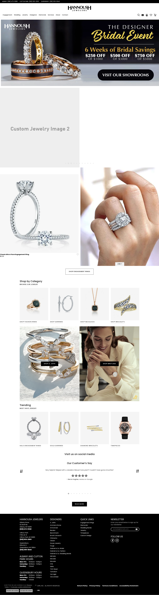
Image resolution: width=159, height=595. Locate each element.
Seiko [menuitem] (52, 566)
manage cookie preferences (21, 587)
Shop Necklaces (87, 322)
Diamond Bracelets (89, 446)
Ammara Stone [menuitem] (55, 525)
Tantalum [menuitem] (53, 572)
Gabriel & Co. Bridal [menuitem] (57, 548)
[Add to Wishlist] (77, 254)
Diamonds (42, 15)
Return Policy (82, 586)
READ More (79, 504)
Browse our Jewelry (29, 284)
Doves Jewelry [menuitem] (55, 543)
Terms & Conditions (110, 586)
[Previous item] (4, 53)
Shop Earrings (56, 322)
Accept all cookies (26, 591)
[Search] (138, 15)
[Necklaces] (94, 304)
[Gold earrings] (64, 428)
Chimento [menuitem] (53, 538)
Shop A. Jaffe (49, 364)
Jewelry (25, 15)
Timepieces (115, 446)
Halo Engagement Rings (30, 446)
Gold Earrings (56, 446)
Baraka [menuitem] (52, 530)
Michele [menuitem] (53, 556)
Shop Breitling (109, 364)
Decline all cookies (12, 591)
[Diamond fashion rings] (34, 304)
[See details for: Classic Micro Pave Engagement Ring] (39, 213)
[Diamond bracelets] (94, 428)
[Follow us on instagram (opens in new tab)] (117, 540)
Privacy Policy (94, 586)
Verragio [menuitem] (53, 574)
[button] (76, 81)
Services (51, 15)
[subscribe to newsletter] (136, 529)
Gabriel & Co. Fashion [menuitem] (57, 551)
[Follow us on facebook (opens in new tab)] (112, 540)
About (58, 15)
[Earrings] (64, 304)
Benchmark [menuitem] (54, 533)
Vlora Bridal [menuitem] (54, 577)
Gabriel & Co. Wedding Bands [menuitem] (60, 554)
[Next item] (155, 53)
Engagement (7, 15)
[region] (79, 53)
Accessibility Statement (128, 586)
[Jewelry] (34, 428)
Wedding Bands (86, 528)
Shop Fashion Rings (28, 322)
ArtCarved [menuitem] (54, 528)
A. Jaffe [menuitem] (52, 523)
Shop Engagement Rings (79, 271)
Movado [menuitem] (53, 559)
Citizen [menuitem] (52, 541)
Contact (65, 15)
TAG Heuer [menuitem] (54, 569)
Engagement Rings (87, 523)
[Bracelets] (125, 304)
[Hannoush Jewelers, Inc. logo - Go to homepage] (79, 7)
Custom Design (85, 535)
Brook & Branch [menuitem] (55, 535)
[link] (9, 1)
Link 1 (120, 264)
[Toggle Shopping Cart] (155, 15)
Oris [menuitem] (51, 564)
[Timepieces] (125, 428)
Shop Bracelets (118, 322)
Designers (33, 15)
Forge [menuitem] (52, 546)
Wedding (17, 15)
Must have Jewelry (28, 408)
